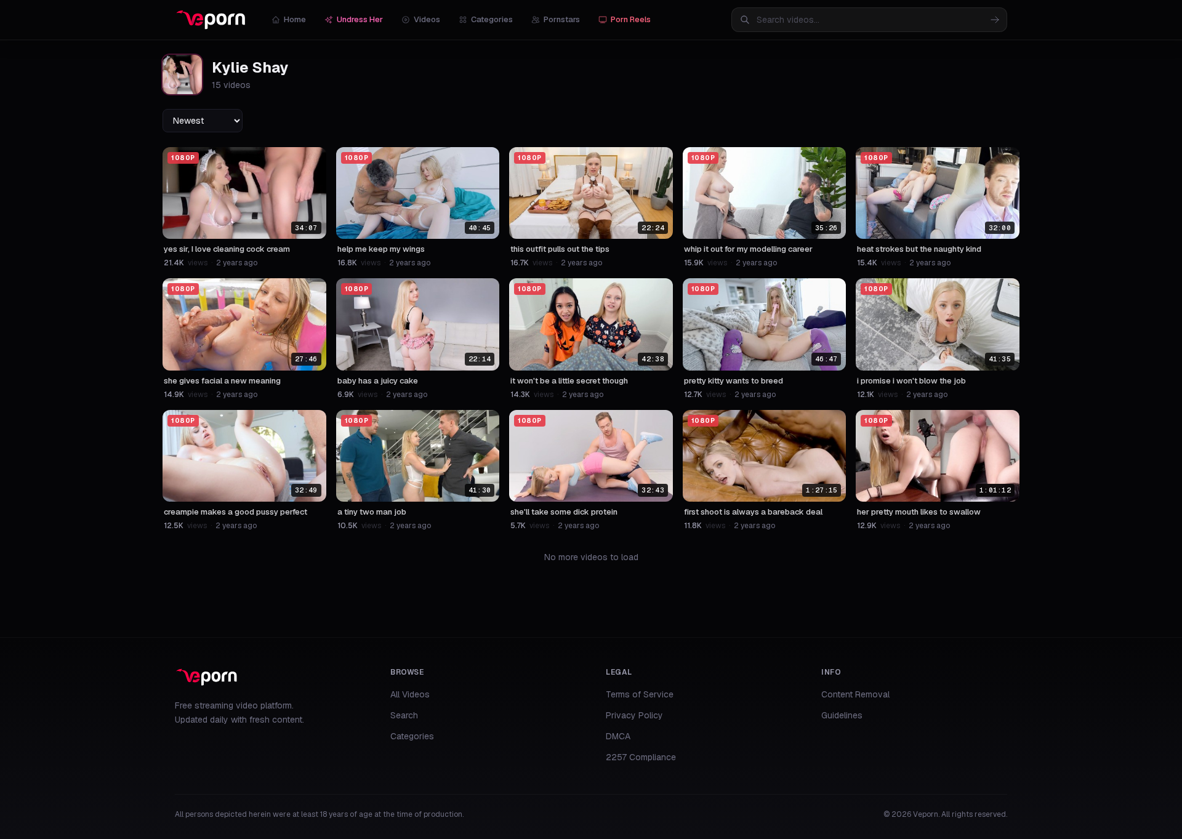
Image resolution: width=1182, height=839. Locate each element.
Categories (492, 19)
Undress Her (360, 19)
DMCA (618, 736)
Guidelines (841, 715)
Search (404, 715)
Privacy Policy (634, 715)
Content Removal (855, 694)
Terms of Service (639, 694)
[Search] (994, 19)
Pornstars (562, 19)
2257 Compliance (641, 757)
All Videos (410, 694)
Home (295, 19)
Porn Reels (631, 19)
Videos (427, 19)
